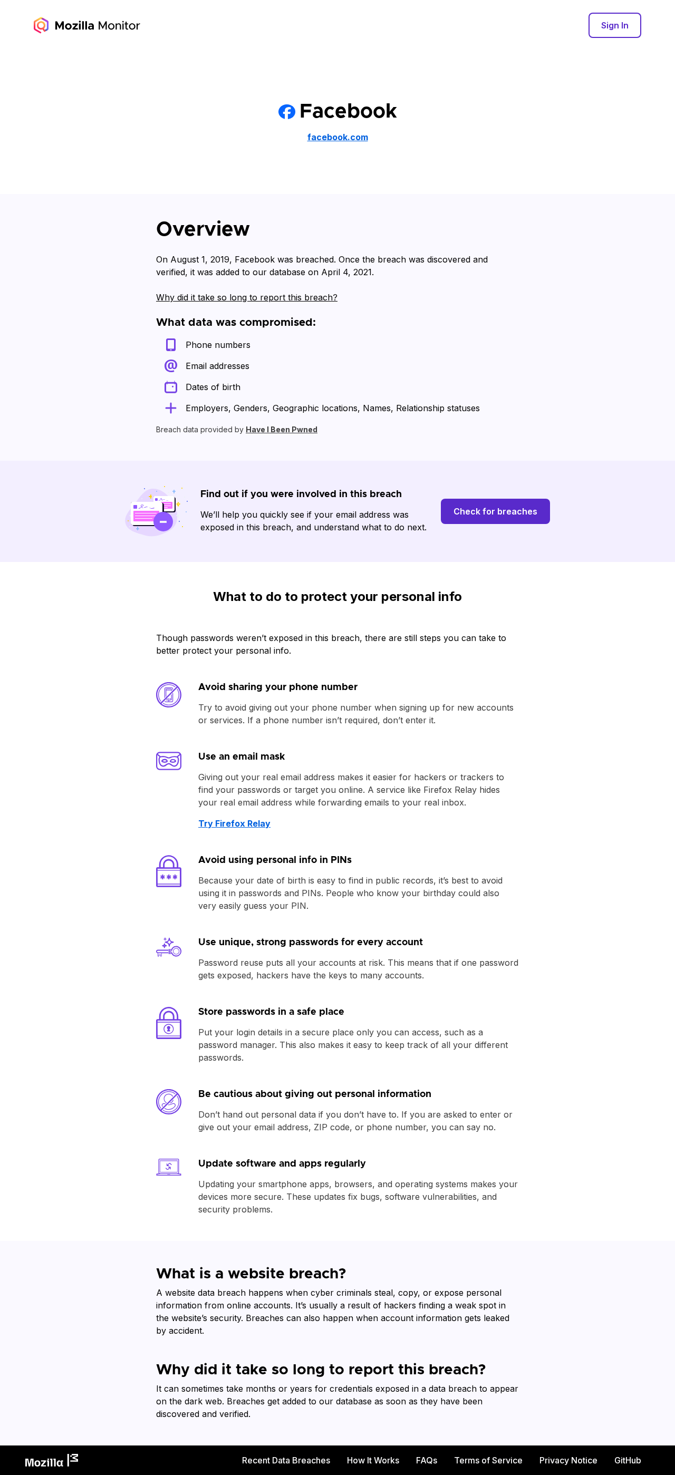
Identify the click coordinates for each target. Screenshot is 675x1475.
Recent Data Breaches (286, 1460)
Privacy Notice (568, 1460)
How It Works (373, 1460)
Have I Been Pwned (281, 429)
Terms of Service (488, 1460)
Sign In (615, 25)
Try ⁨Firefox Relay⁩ (234, 823)
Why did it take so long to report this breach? (247, 297)
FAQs (426, 1460)
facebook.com (337, 137)
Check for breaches (495, 511)
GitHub (627, 1460)
